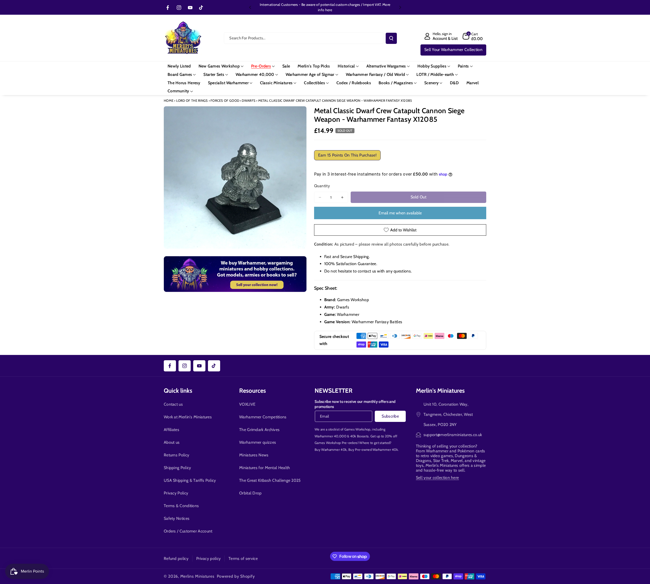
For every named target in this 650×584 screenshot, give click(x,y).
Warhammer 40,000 (330, 436)
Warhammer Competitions (263, 417)
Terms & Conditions (181, 505)
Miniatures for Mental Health (264, 467)
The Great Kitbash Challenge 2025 (270, 480)
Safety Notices (176, 518)
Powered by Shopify (236, 576)
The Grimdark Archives (259, 429)
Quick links (178, 390)
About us (172, 442)
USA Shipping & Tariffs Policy (190, 480)
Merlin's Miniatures (440, 390)
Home (168, 100)
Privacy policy (208, 558)
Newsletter (333, 390)
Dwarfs (248, 100)
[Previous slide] (250, 7)
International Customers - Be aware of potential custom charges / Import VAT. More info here (325, 7)
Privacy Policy (176, 493)
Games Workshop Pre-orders (336, 443)
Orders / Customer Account (188, 531)
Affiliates (171, 429)
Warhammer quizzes (257, 442)
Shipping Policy (177, 467)
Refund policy (176, 558)
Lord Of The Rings (192, 100)
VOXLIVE (247, 404)
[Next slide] (400, 7)
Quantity (322, 185)
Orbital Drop (250, 493)
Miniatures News (254, 455)
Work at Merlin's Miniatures (188, 417)
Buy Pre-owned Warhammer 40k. (373, 450)
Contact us (173, 404)
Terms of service (243, 558)
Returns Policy (176, 455)
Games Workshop (357, 429)
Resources (252, 390)
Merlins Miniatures (197, 576)
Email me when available (400, 213)
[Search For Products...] (391, 38)
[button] (473, 36)
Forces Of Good (224, 100)
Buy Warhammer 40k (331, 450)
